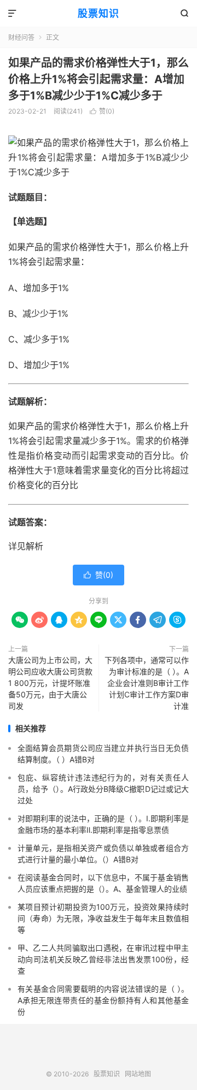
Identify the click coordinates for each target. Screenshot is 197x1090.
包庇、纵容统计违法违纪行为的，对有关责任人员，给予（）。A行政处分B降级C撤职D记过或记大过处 (103, 789)
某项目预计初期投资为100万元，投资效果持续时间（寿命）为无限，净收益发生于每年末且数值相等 (103, 918)
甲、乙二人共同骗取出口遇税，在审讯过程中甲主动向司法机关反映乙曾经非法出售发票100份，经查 (103, 959)
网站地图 (138, 1074)
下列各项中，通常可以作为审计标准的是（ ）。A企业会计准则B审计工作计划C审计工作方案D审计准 (147, 682)
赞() (102, 111)
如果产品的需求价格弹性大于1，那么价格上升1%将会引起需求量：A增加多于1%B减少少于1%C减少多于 (98, 79)
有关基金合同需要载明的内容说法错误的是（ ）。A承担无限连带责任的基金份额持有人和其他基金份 (103, 1000)
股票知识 (98, 13)
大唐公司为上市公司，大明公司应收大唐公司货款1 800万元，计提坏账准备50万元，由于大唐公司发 (50, 682)
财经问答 (21, 37)
